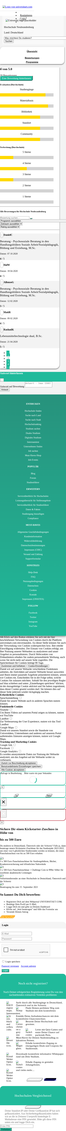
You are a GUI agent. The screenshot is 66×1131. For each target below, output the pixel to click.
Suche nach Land (33, 415)
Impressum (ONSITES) (33, 599)
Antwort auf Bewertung (12, 386)
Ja (16, 795)
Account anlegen (28, 966)
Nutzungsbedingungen (33, 581)
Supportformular (33, 559)
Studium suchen (33, 429)
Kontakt (33, 594)
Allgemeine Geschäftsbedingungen (33, 532)
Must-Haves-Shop (33, 455)
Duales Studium (33, 433)
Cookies (33, 590)
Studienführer (33, 482)
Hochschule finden (33, 411)
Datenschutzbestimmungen (33, 545)
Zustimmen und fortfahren (13, 666)
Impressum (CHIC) (33, 550)
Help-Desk (33, 572)
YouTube (33, 626)
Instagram (33, 621)
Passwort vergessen (10, 966)
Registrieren (26, 15)
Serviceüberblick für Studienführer (33, 505)
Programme (32, 62)
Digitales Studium (33, 437)
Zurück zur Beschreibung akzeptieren (18, 763)
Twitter (33, 617)
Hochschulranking (33, 424)
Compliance (33, 518)
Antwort (4, 389)
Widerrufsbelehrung (33, 541)
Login (22, 18)
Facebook (33, 613)
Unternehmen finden (33, 446)
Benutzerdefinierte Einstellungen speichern (21, 766)
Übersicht (32, 51)
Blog (33, 473)
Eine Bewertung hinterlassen (16, 78)
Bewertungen (32, 58)
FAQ (33, 577)
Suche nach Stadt (33, 420)
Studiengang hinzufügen (33, 514)
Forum (33, 478)
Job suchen (33, 451)
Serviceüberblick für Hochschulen (33, 496)
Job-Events (33, 460)
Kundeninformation (33, 536)
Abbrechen (35, 1079)
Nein (49, 795)
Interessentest (33, 442)
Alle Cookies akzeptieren (12, 770)
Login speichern (12, 961)
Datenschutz (33, 586)
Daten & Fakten (33, 509)
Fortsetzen (5, 1129)
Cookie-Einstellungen (38, 666)
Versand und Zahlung (33, 554)
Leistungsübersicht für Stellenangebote (33, 500)
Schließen (33, 1107)
